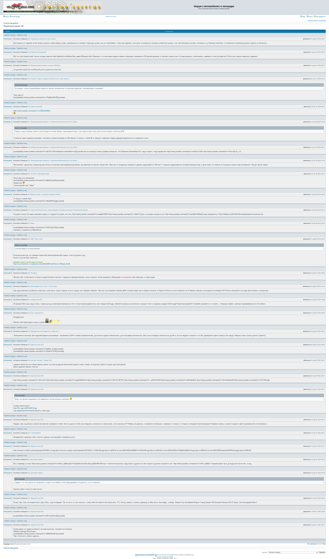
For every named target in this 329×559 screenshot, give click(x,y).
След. (324, 544)
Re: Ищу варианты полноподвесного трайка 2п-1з (43, 331)
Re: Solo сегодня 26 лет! (35, 313)
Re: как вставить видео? (35, 459)
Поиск (310, 16)
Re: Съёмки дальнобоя (35, 299)
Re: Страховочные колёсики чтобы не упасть (42, 39)
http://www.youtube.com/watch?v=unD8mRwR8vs (32, 111)
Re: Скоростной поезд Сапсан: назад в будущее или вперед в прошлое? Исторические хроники (58, 210)
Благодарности (320, 16)
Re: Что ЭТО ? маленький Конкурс (38, 173)
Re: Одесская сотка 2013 (36, 344)
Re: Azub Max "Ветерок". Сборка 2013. (40, 360)
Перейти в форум (10, 35)
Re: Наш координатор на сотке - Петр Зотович (42, 286)
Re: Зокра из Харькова (35, 106)
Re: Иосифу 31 (32, 273)
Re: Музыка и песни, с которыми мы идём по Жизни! (44, 194)
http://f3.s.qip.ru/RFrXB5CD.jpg (25, 408)
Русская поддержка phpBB (164, 557)
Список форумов (11, 23)
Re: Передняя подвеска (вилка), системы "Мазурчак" (44, 65)
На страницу (312, 544)
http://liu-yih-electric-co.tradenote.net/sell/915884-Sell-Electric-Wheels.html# (41, 264)
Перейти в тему (22, 35)
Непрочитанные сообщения (317, 20)
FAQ (303, 16)
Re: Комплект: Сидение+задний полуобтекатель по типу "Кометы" (48, 78)
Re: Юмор (31, 223)
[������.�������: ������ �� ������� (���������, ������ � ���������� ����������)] (144, 555)
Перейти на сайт (111, 16)
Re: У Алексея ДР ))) (34, 433)
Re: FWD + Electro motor (35, 239)
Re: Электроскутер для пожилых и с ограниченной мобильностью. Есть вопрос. (53, 121)
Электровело (8, 39)
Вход (7, 16)
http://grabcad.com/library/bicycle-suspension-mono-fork (40, 70)
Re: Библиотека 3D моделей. (37, 52)
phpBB (171, 555)
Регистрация (15, 16)
